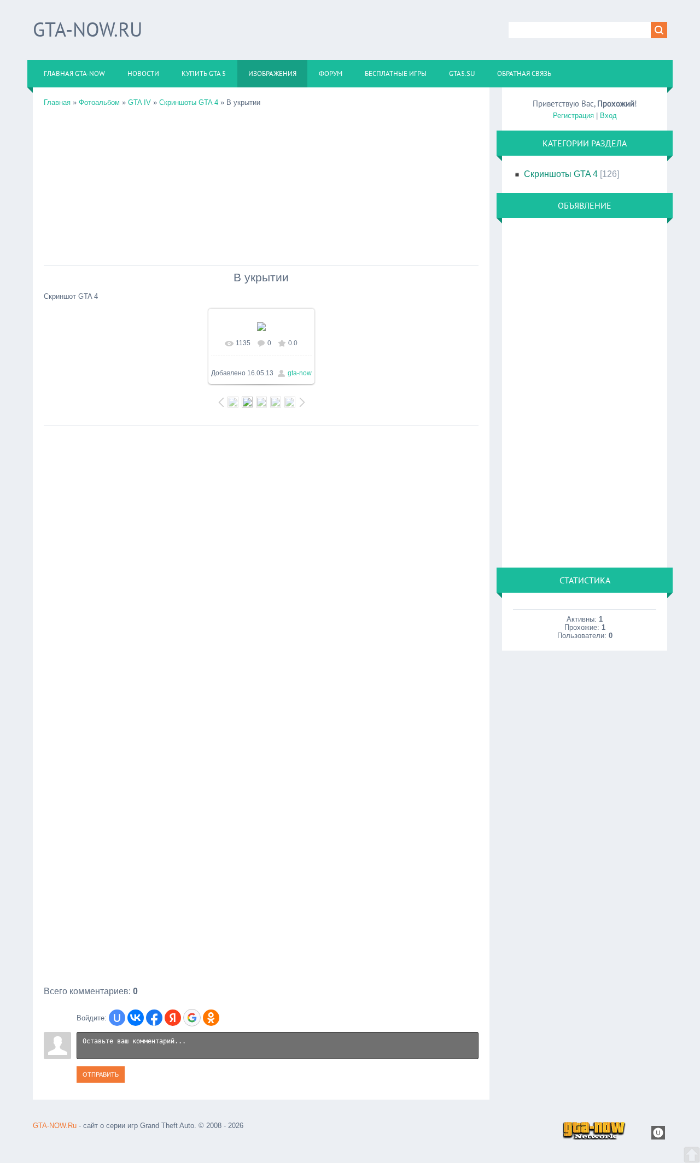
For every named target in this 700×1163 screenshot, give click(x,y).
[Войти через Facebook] (154, 1017)
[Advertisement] (261, 183)
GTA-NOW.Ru (87, 29)
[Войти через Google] (192, 1017)
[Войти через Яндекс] (173, 1017)
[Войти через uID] (117, 1017)
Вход (608, 115)
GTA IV (139, 102)
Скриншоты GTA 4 (188, 102)
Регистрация (573, 115)
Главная (57, 102)
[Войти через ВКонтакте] (135, 1017)
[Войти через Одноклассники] (211, 1017)
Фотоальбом (99, 102)
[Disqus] (261, 568)
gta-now (300, 373)
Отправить (101, 1074)
